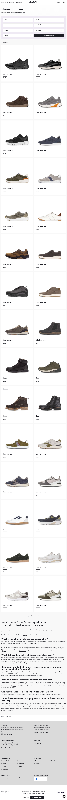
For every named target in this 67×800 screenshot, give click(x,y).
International (41, 779)
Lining (6, 35)
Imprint (43, 791)
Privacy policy (36, 791)
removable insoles (21, 694)
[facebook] (37, 743)
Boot (5, 378)
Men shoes (11, 2)
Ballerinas (21, 763)
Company (5, 778)
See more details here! (19, 12)
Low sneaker (8, 75)
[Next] (39, 616)
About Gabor (19, 2)
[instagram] (35, 743)
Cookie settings (40, 793)
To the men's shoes (36, 797)
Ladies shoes (4, 2)
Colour (6, 20)
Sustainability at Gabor (42, 732)
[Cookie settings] (64, 796)
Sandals (21, 766)
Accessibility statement (29, 793)
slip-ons (23, 649)
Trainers (5, 647)
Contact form (8, 734)
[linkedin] (40, 743)
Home (2, 716)
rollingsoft (25, 634)
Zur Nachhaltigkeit (8, 747)
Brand (6, 30)
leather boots (22, 650)
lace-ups (17, 649)
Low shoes (6, 649)
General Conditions (27, 791)
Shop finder (22, 778)
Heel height (38, 25)
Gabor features (42, 20)
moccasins (11, 649)
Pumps (20, 760)
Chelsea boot (41, 340)
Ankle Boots (6, 760)
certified (14, 685)
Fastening (38, 30)
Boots (5, 650)
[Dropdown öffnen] (22, 2)
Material (7, 25)
